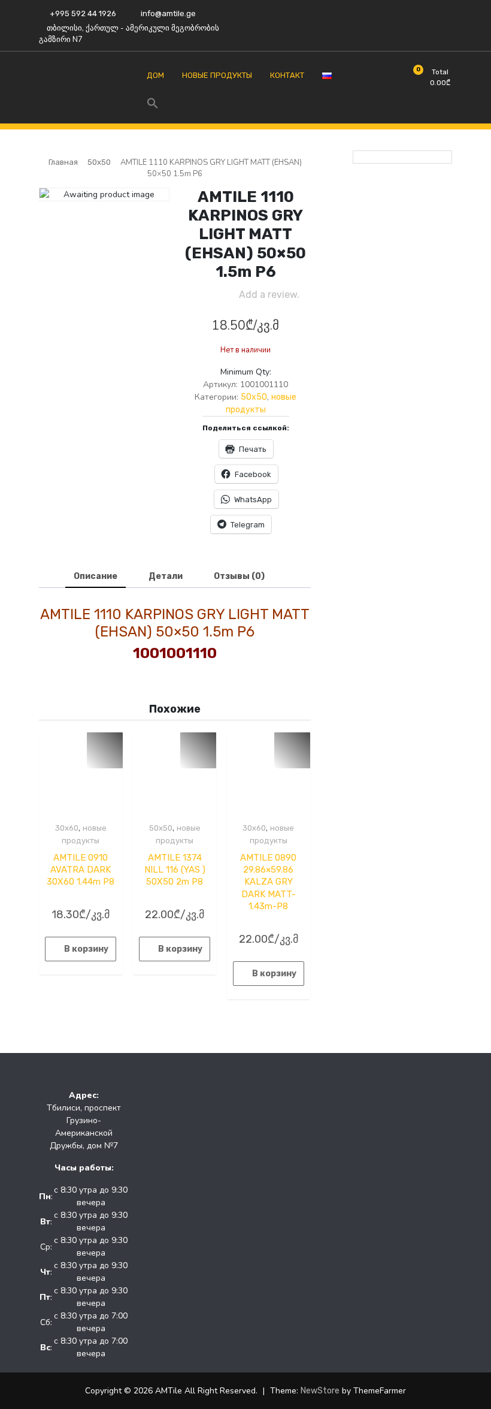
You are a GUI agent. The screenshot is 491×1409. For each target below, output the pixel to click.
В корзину (86, 949)
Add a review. (269, 294)
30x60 (66, 827)
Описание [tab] (95, 576)
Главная (63, 162)
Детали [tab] (165, 576)
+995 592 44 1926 (82, 13)
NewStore (320, 1391)
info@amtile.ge (167, 13)
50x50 (99, 162)
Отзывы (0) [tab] (239, 576)
